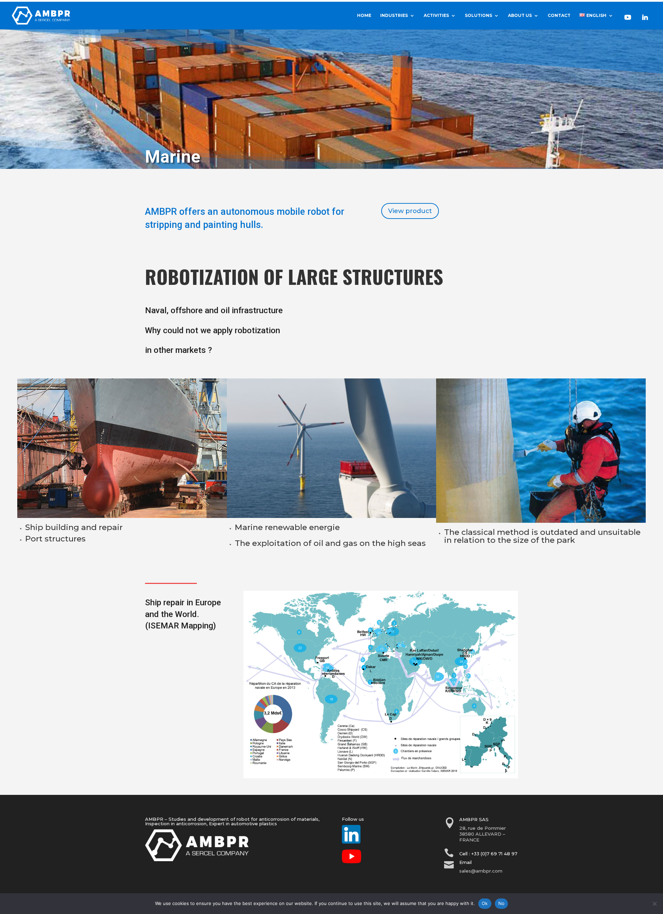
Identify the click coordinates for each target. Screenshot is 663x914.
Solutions (478, 15)
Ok (485, 903)
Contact (559, 15)
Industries (394, 15)
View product (410, 211)
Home (364, 15)
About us (520, 15)
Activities (436, 15)
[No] (654, 903)
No (501, 903)
